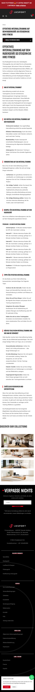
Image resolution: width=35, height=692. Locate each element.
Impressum (6, 647)
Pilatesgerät (6, 569)
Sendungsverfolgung (9, 604)
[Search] (6, 16)
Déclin (14, 687)
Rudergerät (6, 561)
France (5, 664)
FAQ (4, 617)
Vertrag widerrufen (8, 621)
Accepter (7, 687)
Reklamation (6, 608)
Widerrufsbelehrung (8, 643)
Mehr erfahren (21, 5)
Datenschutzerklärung (9, 638)
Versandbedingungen (9, 591)
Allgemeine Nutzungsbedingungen (13, 634)
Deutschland (6, 660)
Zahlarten (5, 596)
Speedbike (6, 557)
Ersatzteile (6, 600)
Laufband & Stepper (8, 565)
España (5, 669)
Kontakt (5, 612)
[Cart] (32, 16)
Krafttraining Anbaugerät (10, 574)
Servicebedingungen (9, 587)
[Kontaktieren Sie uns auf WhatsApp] (31, 677)
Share (4, 25)
